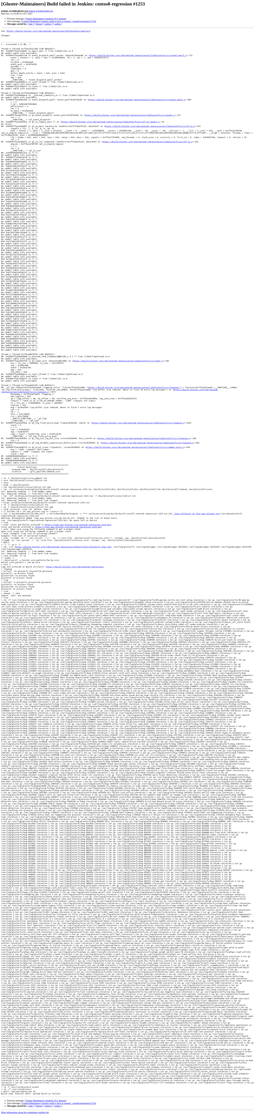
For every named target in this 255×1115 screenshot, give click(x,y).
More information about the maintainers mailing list (25, 1112)
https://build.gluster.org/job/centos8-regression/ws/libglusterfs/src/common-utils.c (135, 447)
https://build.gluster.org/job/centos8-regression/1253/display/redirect (48, 31)
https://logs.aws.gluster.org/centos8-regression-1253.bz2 (78, 525)
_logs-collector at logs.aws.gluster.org (197, 514)
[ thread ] (39, 24)
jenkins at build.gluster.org (40, 11)
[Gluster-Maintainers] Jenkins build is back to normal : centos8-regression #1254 (58, 21)
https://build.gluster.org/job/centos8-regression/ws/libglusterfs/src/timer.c (118, 361)
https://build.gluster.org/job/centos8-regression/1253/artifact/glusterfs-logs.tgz (63, 547)
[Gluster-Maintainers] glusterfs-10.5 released (45, 18)
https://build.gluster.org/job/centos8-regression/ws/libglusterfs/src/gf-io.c (150, 126)
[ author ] (57, 24)
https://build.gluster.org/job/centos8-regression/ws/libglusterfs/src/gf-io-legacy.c (110, 122)
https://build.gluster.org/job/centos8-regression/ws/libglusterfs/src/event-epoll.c (138, 55)
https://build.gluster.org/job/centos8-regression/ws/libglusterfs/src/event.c (130, 115)
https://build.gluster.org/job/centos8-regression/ (75, 567)
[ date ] (31, 24)
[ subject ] (48, 24)
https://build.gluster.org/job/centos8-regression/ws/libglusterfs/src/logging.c (135, 387)
